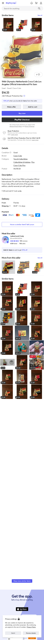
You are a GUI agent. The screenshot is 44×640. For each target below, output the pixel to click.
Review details (31, 633)
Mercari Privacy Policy (16, 126)
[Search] (39, 8)
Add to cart (32, 107)
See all (40, 258)
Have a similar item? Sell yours (22, 224)
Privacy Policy (31, 627)
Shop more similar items (22, 581)
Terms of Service (29, 126)
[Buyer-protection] (24, 96)
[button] (31, 3)
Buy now (22, 113)
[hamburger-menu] (3, 3)
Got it (13, 633)
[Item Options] (40, 37)
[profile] (41, 3)
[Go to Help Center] (10, 152)
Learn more (14, 134)
